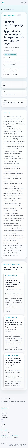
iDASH (2, 421)
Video (16, 74)
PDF (16, 70)
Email (2, 437)
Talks (2, 419)
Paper (8, 70)
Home (2, 411)
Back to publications (8, 9)
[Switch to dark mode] (22, 2)
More (2, 426)
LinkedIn (11, 437)
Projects (3, 415)
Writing (3, 424)
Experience (4, 413)
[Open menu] (25, 2)
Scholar (16, 437)
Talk (8, 74)
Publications (4, 417)
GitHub (6, 437)
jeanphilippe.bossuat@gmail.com (10, 435)
